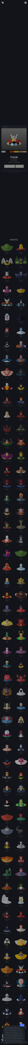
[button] (25, 2)
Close (22, 1025)
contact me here (16, 1035)
